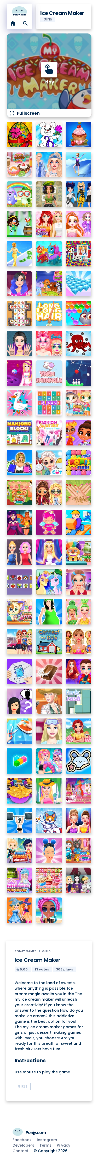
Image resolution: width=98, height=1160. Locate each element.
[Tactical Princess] (49, 194)
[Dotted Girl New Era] (78, 194)
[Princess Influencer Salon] (78, 582)
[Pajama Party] (49, 731)
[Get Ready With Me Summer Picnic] (78, 731)
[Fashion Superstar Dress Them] (49, 433)
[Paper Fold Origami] (19, 671)
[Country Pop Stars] (49, 701)
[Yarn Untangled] (49, 373)
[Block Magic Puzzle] (19, 761)
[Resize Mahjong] (19, 433)
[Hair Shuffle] (49, 850)
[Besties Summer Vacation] (19, 641)
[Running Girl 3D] (78, 522)
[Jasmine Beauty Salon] (19, 343)
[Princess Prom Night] (19, 552)
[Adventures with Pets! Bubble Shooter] (78, 313)
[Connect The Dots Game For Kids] (49, 641)
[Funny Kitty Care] (19, 611)
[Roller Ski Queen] (78, 164)
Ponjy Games (25, 951)
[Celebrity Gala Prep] (78, 820)
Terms (45, 1145)
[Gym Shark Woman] (19, 820)
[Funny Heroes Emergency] (19, 850)
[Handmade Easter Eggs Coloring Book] (19, 134)
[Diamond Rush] (78, 283)
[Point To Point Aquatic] (78, 343)
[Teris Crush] (78, 701)
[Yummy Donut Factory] (19, 164)
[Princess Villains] (19, 522)
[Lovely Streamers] (49, 761)
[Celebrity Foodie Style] (78, 611)
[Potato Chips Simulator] (19, 791)
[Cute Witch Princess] (19, 910)
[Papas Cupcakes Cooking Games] (78, 134)
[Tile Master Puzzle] (19, 313)
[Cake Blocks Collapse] (49, 880)
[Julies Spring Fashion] (49, 791)
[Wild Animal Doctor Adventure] (49, 283)
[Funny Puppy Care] (78, 552)
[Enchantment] (78, 433)
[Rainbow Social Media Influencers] (78, 224)
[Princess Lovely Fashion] (49, 224)
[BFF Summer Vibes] (49, 910)
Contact (20, 1150)
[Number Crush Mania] (49, 403)
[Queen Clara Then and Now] (19, 880)
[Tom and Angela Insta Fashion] (78, 850)
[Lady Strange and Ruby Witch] (78, 671)
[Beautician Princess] (78, 641)
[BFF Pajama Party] (78, 880)
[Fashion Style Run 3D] (19, 254)
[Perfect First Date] (19, 283)
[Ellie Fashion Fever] (49, 552)
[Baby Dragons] (49, 254)
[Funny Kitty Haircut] (78, 403)
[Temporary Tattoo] (78, 761)
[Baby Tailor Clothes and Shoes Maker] (19, 731)
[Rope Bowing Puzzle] (78, 373)
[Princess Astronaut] (19, 373)
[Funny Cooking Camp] (19, 492)
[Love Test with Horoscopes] (49, 522)
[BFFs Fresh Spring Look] (49, 492)
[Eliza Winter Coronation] (49, 164)
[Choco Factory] (49, 671)
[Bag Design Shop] (19, 462)
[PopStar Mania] (78, 462)
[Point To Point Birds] (19, 403)
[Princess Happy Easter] (49, 462)
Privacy (63, 1145)
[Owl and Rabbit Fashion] (19, 194)
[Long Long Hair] (49, 313)
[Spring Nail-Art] (78, 492)
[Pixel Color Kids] (19, 582)
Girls (46, 951)
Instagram (47, 1139)
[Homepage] (19, 11)
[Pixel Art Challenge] (78, 254)
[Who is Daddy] (49, 611)
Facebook (22, 1139)
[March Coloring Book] (49, 134)
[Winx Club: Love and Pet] (78, 791)
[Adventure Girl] (19, 224)
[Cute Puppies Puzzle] (49, 820)
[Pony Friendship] (49, 582)
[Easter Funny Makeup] (49, 343)
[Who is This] (19, 701)
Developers (23, 1145)
